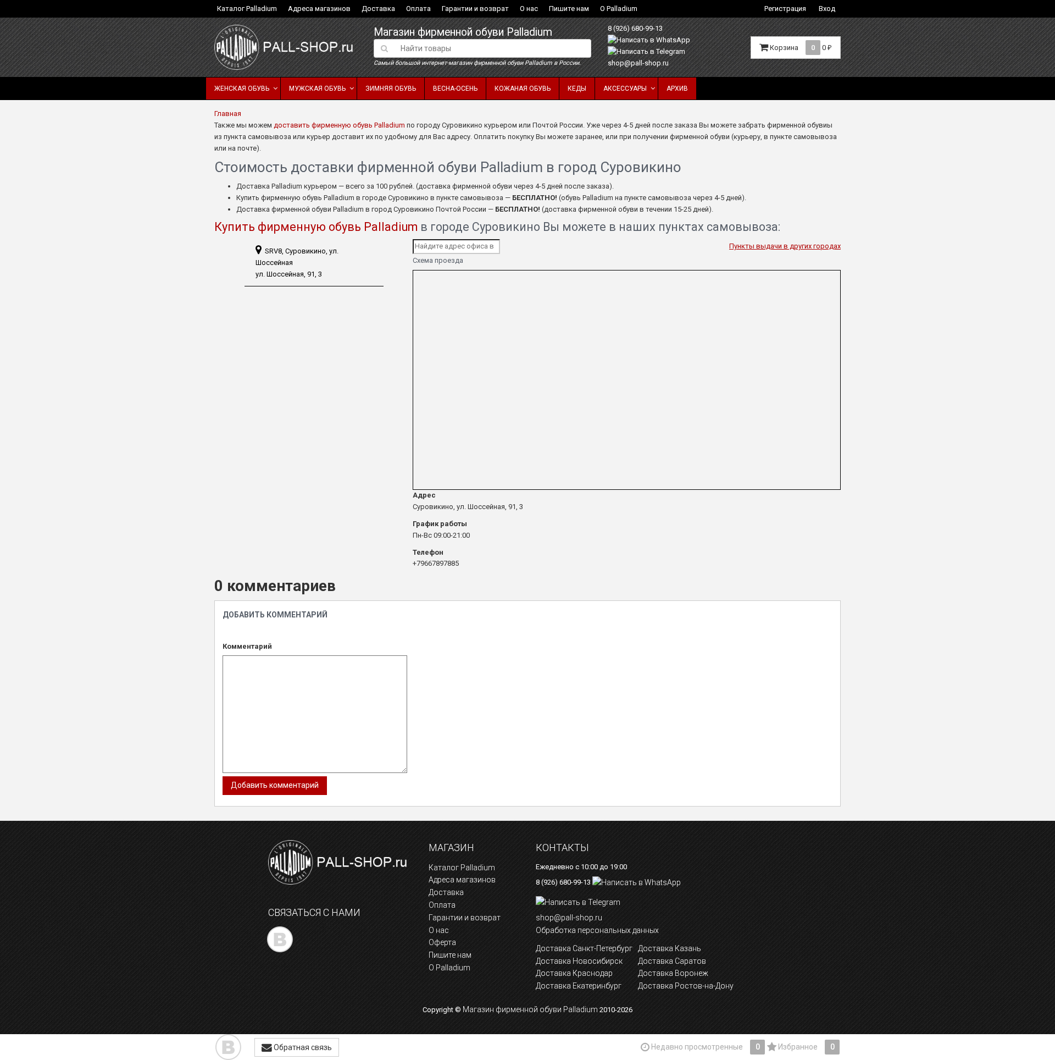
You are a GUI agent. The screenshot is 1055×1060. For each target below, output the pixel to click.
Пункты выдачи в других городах (785, 246)
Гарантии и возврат (475, 8)
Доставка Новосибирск (579, 961)
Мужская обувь (317, 88)
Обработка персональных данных (597, 930)
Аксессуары (625, 88)
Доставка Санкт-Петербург (584, 948)
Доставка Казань (669, 948)
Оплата (418, 8)
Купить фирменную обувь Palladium (316, 227)
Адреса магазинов (319, 8)
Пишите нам (569, 8)
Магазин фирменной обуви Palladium (463, 32)
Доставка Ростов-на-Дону (686, 985)
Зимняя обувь (390, 88)
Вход (827, 8)
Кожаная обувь (523, 88)
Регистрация (785, 8)
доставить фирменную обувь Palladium (339, 125)
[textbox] (492, 48)
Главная (227, 113)
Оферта (442, 942)
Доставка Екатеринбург (578, 985)
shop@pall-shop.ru (638, 63)
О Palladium (618, 8)
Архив (677, 88)
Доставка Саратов (672, 961)
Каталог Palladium (247, 8)
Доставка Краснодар (574, 973)
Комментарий (247, 646)
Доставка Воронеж (673, 973)
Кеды (577, 88)
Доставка (378, 8)
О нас (529, 8)
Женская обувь (241, 88)
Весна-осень (455, 88)
